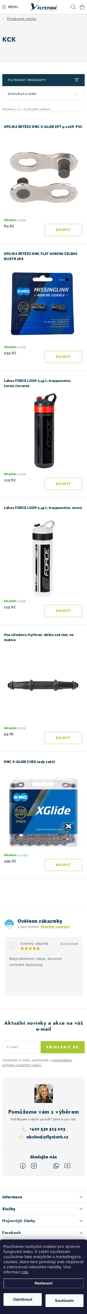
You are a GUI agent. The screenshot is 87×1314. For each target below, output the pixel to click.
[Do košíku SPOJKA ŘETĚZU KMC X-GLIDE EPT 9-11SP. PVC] (63, 230)
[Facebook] (23, 1166)
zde (25, 1272)
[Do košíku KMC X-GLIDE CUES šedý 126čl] (63, 865)
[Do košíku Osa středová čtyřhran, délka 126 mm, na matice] (63, 738)
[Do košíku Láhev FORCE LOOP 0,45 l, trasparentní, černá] (63, 611)
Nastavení (43, 1283)
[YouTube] (67, 1166)
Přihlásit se (62, 1047)
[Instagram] (34, 1166)
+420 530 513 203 (47, 1128)
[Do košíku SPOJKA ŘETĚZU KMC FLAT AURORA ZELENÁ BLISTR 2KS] (63, 357)
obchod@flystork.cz (47, 1137)
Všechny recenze (55, 927)
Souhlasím (64, 1300)
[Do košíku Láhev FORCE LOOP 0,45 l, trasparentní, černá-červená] (63, 484)
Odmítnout (22, 1299)
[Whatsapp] (56, 1166)
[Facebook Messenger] (45, 1166)
